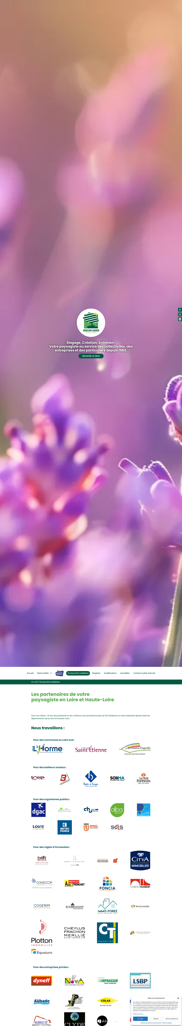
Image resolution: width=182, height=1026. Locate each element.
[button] (178, 998)
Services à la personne (59, 673)
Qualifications (110, 673)
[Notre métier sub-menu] (51, 673)
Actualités (124, 673)
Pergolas (96, 673)
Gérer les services (138, 1014)
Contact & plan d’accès (144, 673)
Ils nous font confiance (78, 673)
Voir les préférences (172, 1018)
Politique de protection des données (150, 1023)
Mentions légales (167, 1023)
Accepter (140, 1018)
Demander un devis (91, 356)
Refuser (156, 1018)
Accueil (30, 673)
